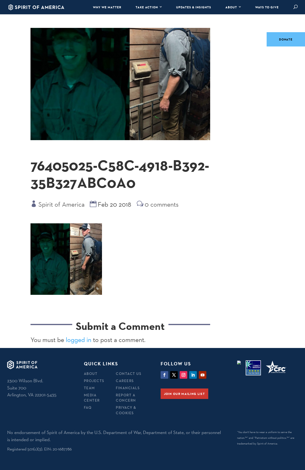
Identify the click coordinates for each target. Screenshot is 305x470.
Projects (94, 380)
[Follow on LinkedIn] (193, 375)
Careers (125, 380)
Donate (286, 39)
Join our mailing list (184, 394)
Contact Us (128, 373)
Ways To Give (267, 7)
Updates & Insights (193, 7)
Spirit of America (61, 204)
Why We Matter (107, 7)
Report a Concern (126, 398)
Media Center (92, 398)
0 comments (161, 204)
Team (89, 387)
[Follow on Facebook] (164, 375)
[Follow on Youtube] (202, 375)
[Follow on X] (174, 375)
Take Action (147, 7)
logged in (78, 340)
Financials (128, 387)
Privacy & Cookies (126, 410)
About (231, 7)
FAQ (88, 407)
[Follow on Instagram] (183, 375)
